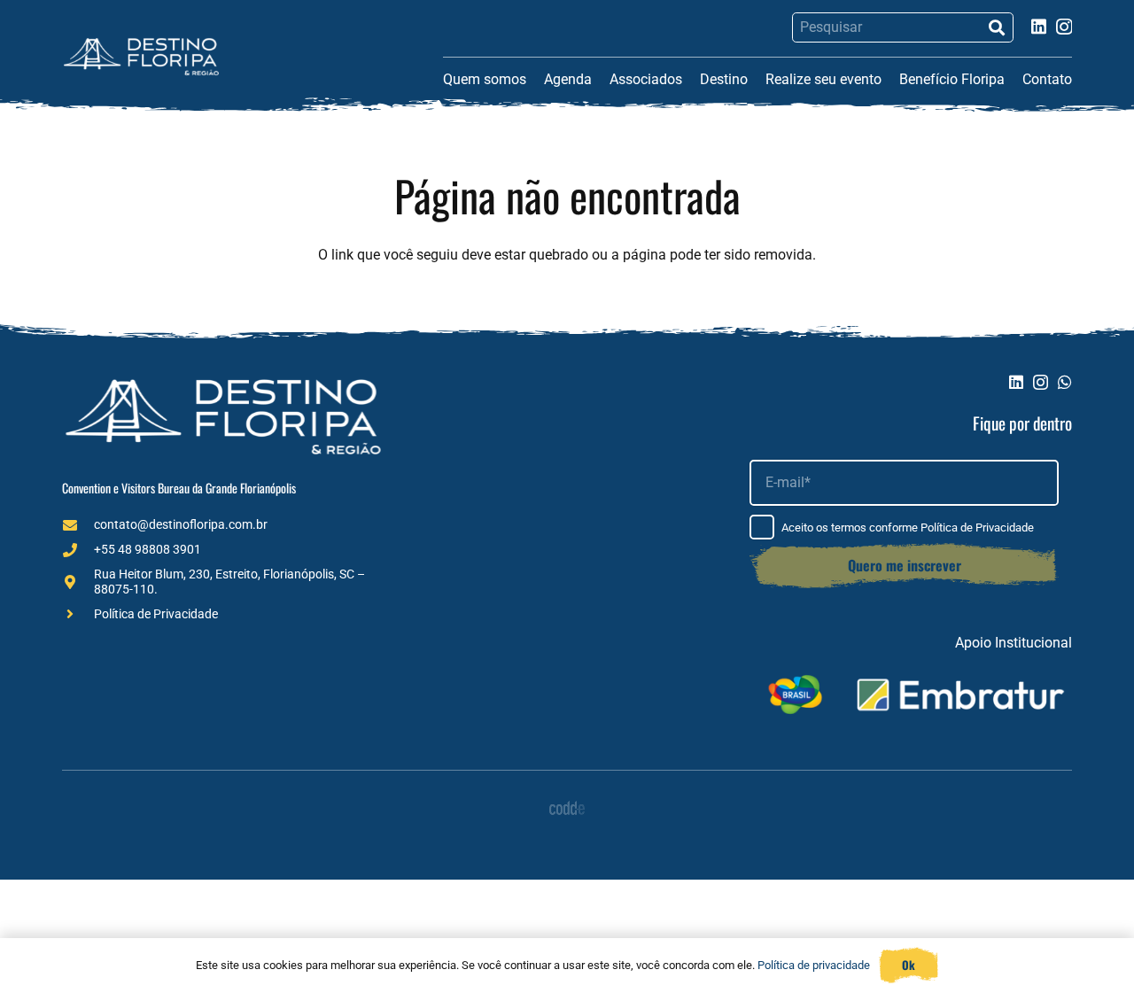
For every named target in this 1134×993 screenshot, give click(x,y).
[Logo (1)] (141, 56)
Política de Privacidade (156, 614)
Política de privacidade (813, 965)
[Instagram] (1064, 27)
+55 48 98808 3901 (147, 549)
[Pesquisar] (997, 27)
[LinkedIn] (1038, 26)
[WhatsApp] (1065, 382)
